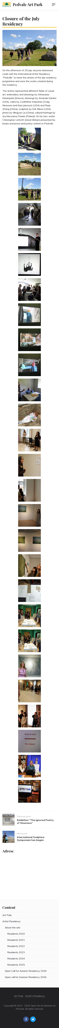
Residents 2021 (16, 939)
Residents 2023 (16, 952)
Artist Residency (11, 921)
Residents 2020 (16, 933)
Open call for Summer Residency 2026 (25, 977)
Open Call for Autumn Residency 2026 (26, 970)
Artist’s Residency (35, 995)
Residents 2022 (16, 946)
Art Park (7, 915)
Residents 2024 (16, 958)
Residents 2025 (16, 964)
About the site (12, 927)
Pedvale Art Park (28, 4)
